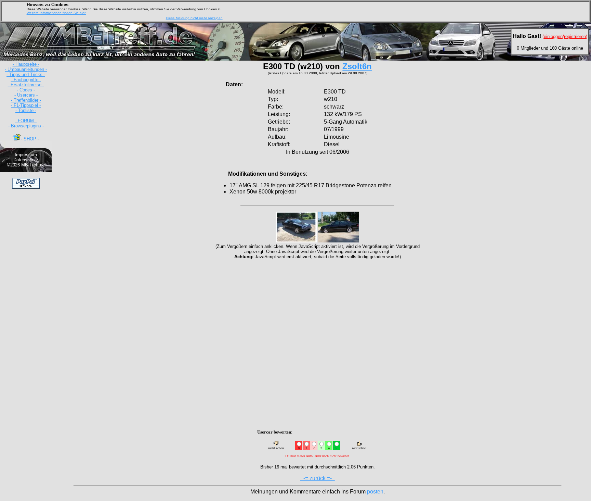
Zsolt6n (357, 66)
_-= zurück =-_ (317, 478)
